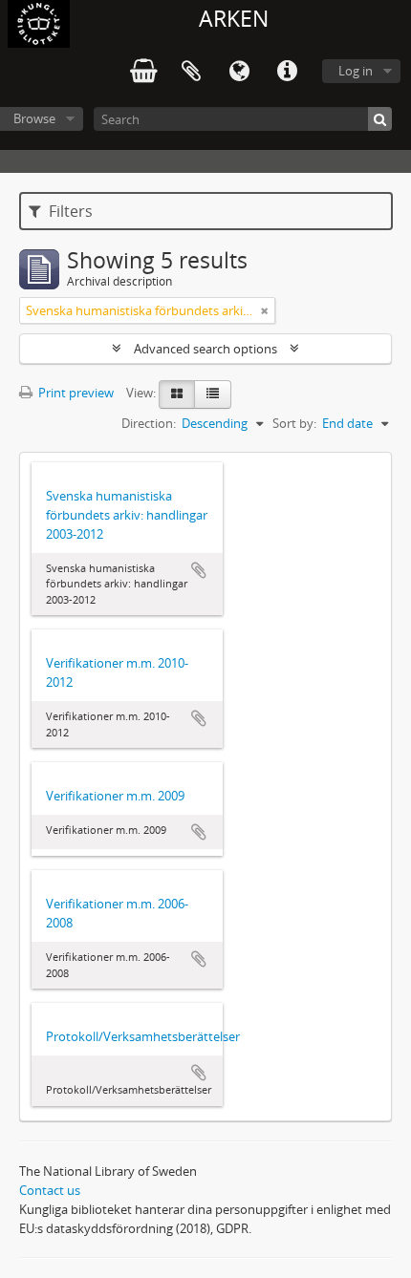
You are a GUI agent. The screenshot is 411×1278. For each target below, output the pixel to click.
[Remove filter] (265, 310)
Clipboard (191, 72)
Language (239, 72)
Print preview (74, 392)
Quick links (287, 72)
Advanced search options (205, 348)
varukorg (143, 72)
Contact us (49, 1190)
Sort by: (294, 423)
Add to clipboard (198, 570)
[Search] (380, 119)
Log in (355, 70)
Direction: (148, 423)
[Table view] (212, 394)
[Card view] (177, 394)
